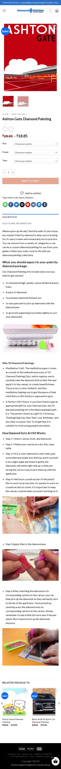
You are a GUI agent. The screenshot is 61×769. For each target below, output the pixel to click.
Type (4, 161)
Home (5, 114)
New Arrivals (19, 114)
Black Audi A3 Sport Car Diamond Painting (43, 720)
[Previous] (7, 58)
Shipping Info (43, 756)
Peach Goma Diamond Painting (12, 720)
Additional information (16, 223)
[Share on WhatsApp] (5, 204)
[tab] (30, 217)
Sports (22, 197)
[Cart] (57, 10)
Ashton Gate (12, 197)
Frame (5, 152)
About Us (27, 754)
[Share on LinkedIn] (39, 204)
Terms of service (43, 754)
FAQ (32, 756)
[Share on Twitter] (16, 204)
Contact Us (14, 754)
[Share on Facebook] (10, 204)
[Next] (53, 58)
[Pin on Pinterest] (27, 204)
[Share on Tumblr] (44, 204)
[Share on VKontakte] (33, 204)
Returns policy (19, 756)
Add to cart (30, 180)
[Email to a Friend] (22, 204)
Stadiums (29, 197)
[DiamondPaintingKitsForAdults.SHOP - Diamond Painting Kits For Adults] (30, 10)
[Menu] (4, 10)
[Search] (50, 10)
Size (4, 144)
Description (9, 217)
